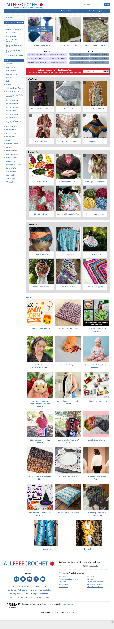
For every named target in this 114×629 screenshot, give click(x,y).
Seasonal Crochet (11, 171)
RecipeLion (90, 576)
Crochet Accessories (12, 91)
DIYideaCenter (63, 587)
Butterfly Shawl (94, 141)
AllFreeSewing (63, 584)
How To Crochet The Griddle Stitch (40, 477)
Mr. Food (90, 579)
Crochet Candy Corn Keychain (40, 328)
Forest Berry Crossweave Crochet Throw (96, 514)
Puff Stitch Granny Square (68, 328)
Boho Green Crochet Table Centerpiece (96, 329)
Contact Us (36, 586)
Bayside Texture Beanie (96, 440)
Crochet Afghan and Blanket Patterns (14, 96)
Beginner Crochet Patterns (79, 58)
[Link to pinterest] (29, 579)
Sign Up (106, 71)
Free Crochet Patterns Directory (13, 40)
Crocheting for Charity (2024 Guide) (13, 51)
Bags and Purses (11, 74)
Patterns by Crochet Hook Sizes (14, 46)
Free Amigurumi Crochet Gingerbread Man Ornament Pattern (40, 403)
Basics (8, 77)
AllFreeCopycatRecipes (94, 584)
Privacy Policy (68, 72)
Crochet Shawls (11, 130)
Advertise (26, 586)
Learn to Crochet (11, 157)
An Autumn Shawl (41, 141)
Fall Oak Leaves (41, 182)
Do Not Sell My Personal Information (22, 590)
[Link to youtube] (42, 579)
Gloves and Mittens (12, 144)
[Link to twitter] (23, 579)
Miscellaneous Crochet (13, 164)
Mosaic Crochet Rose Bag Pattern (40, 441)
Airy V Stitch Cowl (95, 254)
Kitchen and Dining (12, 154)
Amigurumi (9, 63)
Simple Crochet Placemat (68, 476)
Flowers (8, 140)
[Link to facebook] (16, 579)
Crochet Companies (12, 104)
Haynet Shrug (89, 549)
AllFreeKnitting (63, 576)
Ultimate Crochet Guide (13, 29)
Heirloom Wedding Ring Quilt (95, 45)
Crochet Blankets (79, 54)
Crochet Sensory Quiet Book (96, 401)
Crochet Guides (11, 117)
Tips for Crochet (11, 178)
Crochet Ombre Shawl (68, 141)
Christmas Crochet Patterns (15, 88)
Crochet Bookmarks (12, 100)
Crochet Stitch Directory (13, 33)
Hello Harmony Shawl (68, 287)
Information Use (76, 72)
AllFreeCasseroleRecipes (95, 587)
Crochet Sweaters (11, 133)
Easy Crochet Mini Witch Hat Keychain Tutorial (39, 514)
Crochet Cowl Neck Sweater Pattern (96, 477)
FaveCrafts (62, 582)
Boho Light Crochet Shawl (95, 182)
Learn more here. (68, 604)
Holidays (9, 147)
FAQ (44, 586)
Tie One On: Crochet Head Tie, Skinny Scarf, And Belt (40, 366)
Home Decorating (11, 151)
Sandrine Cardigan (68, 254)
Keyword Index (45, 590)
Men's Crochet (10, 161)
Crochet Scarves (11, 36)
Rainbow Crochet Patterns (99, 58)
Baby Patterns (10, 67)
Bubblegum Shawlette (41, 287)
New (27, 297)
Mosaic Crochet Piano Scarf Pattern (68, 441)
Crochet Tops (10, 137)
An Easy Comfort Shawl (95, 109)
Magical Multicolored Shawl (41, 109)
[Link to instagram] (36, 579)
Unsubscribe (14, 597)
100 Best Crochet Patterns (14, 55)
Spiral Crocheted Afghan (68, 109)
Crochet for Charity (12, 114)
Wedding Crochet (11, 182)
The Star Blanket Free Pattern (68, 513)
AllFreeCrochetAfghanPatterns (68, 579)
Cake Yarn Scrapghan (95, 287)
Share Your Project (31, 594)
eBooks (8, 26)
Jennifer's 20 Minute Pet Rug (68, 214)
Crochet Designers (12, 107)
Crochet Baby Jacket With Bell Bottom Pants (96, 366)
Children (8, 84)
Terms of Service (27, 597)
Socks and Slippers (12, 175)
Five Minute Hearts (41, 214)
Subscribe (9, 18)
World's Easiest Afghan (68, 45)
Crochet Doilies (11, 110)
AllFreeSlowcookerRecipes (95, 582)
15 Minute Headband (41, 254)
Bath (7, 81)
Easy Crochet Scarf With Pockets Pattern (68, 402)
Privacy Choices (43, 597)
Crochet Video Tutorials (57, 62)
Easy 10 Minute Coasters (95, 214)
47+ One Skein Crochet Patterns (40, 45)
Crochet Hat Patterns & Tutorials (13, 122)
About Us (16, 586)
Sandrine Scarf (47, 549)
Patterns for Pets (11, 168)
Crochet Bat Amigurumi (68, 365)
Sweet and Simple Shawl (68, 182)
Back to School (11, 70)
